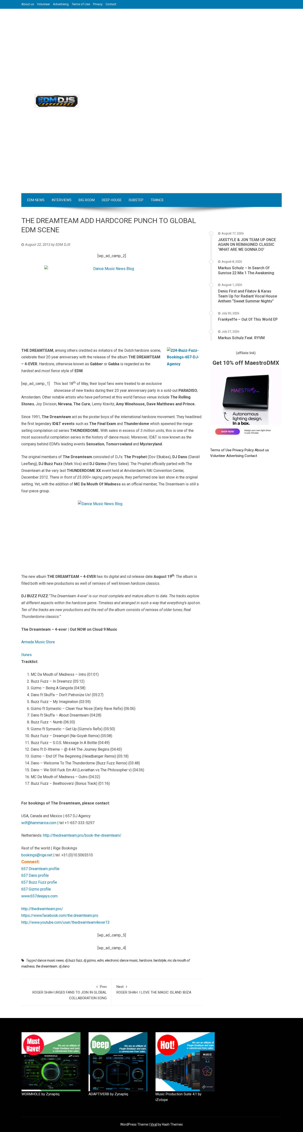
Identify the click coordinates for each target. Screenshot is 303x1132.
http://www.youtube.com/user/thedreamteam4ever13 (65, 922)
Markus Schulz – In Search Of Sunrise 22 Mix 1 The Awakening (246, 270)
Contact (111, 4)
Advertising (61, 4)
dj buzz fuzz (73, 960)
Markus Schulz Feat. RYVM (241, 338)
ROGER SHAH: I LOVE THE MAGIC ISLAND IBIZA (153, 990)
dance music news (50, 960)
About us (27, 4)
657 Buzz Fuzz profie (39, 882)
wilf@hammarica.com (38, 823)
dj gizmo (90, 960)
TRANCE (157, 200)
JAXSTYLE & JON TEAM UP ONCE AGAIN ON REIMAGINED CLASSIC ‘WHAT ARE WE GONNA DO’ (247, 244)
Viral (153, 1124)
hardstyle (159, 960)
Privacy (97, 4)
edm (100, 960)
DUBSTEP (136, 200)
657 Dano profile (35, 875)
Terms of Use (81, 4)
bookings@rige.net (36, 855)
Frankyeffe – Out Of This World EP (248, 319)
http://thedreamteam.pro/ (42, 909)
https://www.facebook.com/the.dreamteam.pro (59, 915)
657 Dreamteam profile (40, 869)
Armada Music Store (38, 642)
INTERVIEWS (61, 200)
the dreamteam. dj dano (53, 966)
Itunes (26, 655)
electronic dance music (121, 960)
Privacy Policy (243, 450)
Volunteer (43, 4)
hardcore (145, 960)
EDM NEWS (36, 200)
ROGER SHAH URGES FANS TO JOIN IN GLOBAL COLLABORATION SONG (69, 992)
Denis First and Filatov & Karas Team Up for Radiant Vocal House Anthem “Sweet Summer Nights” (247, 296)
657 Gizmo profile (36, 889)
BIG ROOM (87, 200)
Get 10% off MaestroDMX (246, 363)
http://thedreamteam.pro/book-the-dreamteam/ (82, 835)
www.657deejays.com (39, 896)
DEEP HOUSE (112, 200)
